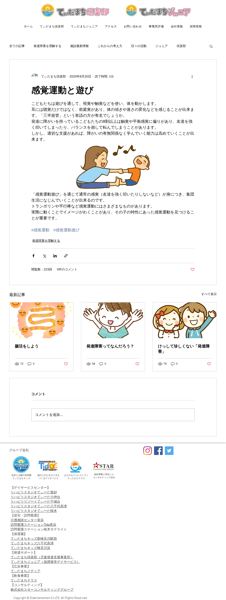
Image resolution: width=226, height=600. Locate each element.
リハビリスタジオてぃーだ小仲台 (35, 497)
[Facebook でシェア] (33, 256)
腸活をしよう (27, 346)
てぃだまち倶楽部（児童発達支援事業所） (42, 557)
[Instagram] (147, 450)
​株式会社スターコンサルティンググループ (42, 589)
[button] (211, 46)
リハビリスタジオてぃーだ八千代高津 (39, 506)
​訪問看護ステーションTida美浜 (33, 524)
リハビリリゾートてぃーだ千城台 (35, 501)
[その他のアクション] (192, 76)
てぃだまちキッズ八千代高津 (32, 543)
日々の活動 (139, 46)
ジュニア (161, 46)
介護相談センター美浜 (27, 520)
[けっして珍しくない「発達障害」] (185, 320)
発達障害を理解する (47, 46)
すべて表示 (209, 294)
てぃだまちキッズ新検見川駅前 (34, 538)
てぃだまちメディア (25, 571)
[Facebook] (158, 450)
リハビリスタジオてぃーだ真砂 (34, 492)
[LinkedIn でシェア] (55, 256)
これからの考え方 (110, 46)
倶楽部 (181, 46)
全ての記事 (17, 46)
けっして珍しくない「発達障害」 (184, 349)
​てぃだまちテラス (24, 580)
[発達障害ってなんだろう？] (113, 320)
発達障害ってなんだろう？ (110, 346)
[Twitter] (169, 450)
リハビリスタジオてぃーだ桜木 (34, 511)
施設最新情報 (79, 46)
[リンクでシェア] (66, 256)
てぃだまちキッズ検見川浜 (30, 548)
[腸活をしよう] (41, 320)
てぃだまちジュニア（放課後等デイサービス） (45, 562)
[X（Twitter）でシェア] (44, 256)
